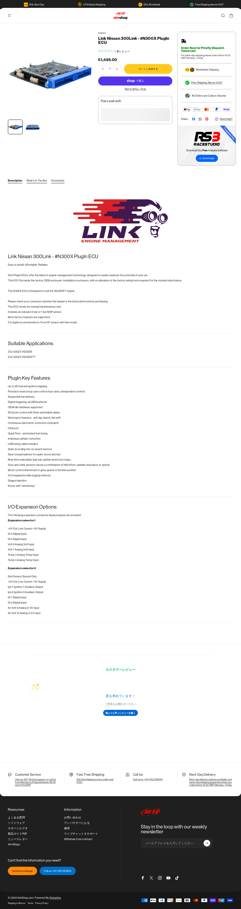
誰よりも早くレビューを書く (120, 712)
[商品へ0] (15, 127)
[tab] (15, 181)
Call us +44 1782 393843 (57, 871)
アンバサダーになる (77, 822)
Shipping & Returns (17, 903)
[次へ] (84, 80)
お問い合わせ (72, 817)
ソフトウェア (16, 822)
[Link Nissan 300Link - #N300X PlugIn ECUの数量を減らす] (102, 69)
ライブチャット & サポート (81, 833)
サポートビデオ (18, 828)
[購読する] (207, 843)
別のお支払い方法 (135, 89)
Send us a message (22, 871)
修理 (67, 828)
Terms (30, 903)
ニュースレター (18, 839)
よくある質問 (16, 817)
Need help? (226, 119)
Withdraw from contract (78, 839)
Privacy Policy (41, 903)
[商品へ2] (32, 127)
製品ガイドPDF (17, 833)
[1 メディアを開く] (50, 74)
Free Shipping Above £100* (209, 4)
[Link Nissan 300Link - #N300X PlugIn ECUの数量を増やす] (117, 69)
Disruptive (55, 897)
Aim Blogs (14, 844)
